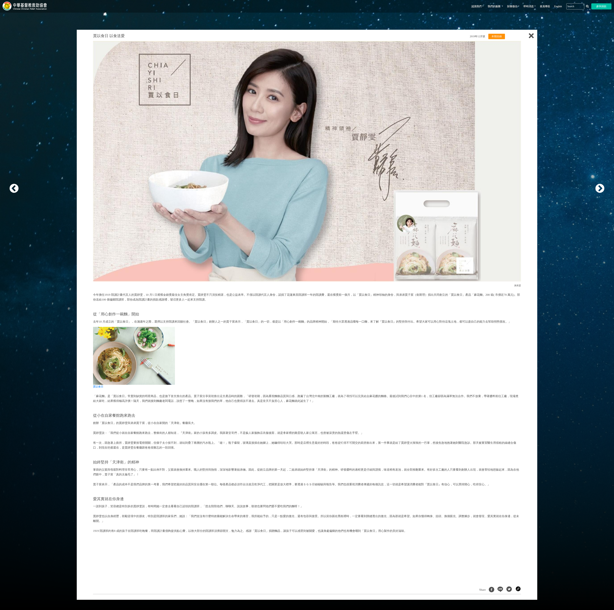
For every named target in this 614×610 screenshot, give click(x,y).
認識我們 (476, 6)
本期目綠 (497, 36)
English (558, 6)
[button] (37, 307)
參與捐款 (601, 6)
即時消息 (528, 6)
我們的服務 (494, 6)
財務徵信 (512, 6)
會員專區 (545, 6)
